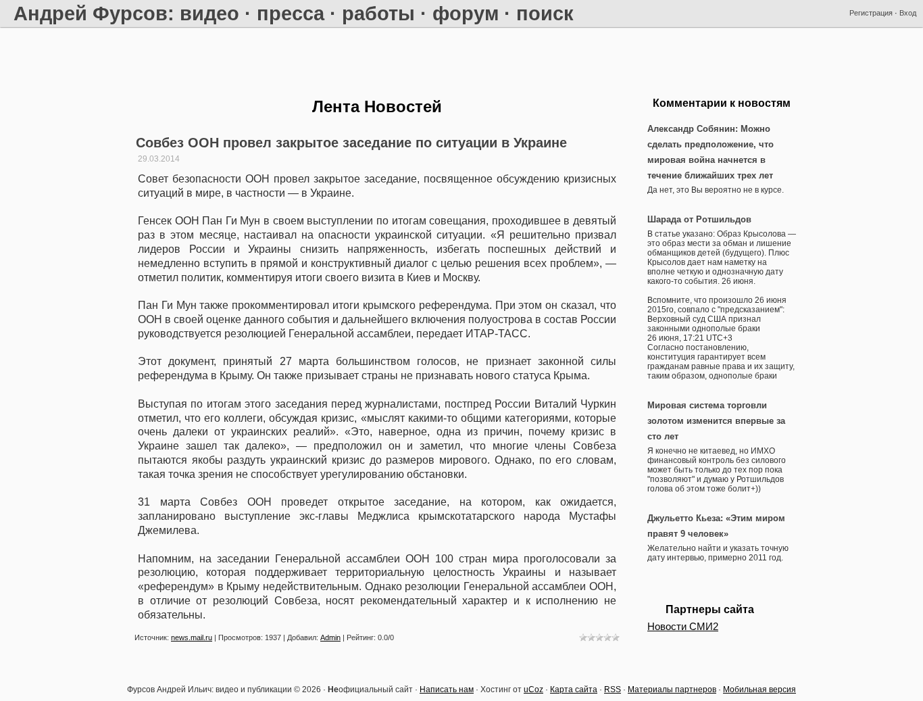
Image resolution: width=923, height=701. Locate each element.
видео (209, 13)
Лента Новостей (377, 106)
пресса (290, 13)
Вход (907, 13)
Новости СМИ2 (682, 626)
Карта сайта (573, 689)
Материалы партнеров (672, 689)
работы (378, 13)
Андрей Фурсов (91, 13)
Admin (330, 637)
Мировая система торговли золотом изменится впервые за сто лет (716, 420)
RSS (612, 689)
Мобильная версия (759, 689)
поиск (545, 13)
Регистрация (871, 13)
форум (465, 13)
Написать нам (447, 689)
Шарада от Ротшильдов (699, 219)
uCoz (533, 689)
